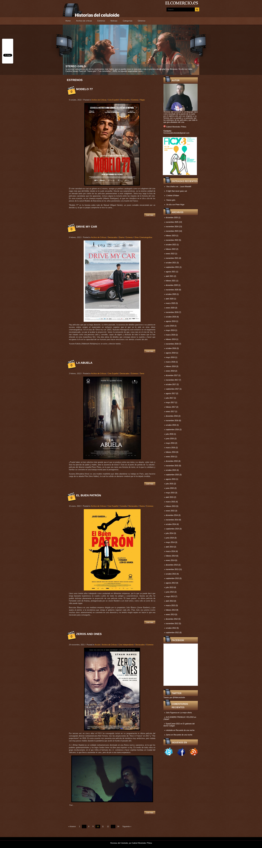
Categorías (127, 21)
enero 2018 (170, 371)
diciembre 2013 (172, 565)
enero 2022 (170, 254)
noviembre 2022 (172, 240)
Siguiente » (126, 826)
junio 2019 (170, 326)
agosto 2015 (170, 479)
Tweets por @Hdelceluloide (174, 697)
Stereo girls (170, 200)
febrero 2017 (171, 407)
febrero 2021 (171, 281)
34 (118, 826)
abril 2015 (169, 497)
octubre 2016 (171, 425)
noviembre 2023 (172, 231)
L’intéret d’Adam (172, 196)
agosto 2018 (170, 353)
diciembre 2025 (172, 218)
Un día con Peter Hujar (175, 205)
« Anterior (72, 826)
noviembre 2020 (172, 290)
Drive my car (86, 226)
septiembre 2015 (172, 475)
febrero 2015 (171, 506)
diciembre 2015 (172, 461)
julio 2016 (169, 434)
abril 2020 (169, 299)
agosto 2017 (170, 393)
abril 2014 (169, 547)
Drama (121, 237)
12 (108, 826)
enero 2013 (170, 614)
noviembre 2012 (172, 623)
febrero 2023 (171, 236)
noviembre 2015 (172, 466)
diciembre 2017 (172, 375)
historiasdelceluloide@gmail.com (176, 133)
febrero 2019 (171, 339)
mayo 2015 (170, 493)
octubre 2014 (171, 524)
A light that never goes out (176, 191)
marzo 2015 (170, 502)
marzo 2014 (170, 551)
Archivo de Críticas (99, 100)
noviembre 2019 (172, 312)
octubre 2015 (171, 470)
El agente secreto (80, 66)
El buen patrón (88, 495)
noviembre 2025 (172, 222)
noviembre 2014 (172, 520)
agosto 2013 (170, 583)
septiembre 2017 (172, 389)
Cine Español (113, 100)
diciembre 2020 (172, 285)
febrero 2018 (171, 366)
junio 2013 (170, 592)
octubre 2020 (171, 294)
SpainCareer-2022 (173, 724)
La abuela (84, 362)
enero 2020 (170, 308)
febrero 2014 (171, 556)
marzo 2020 (170, 303)
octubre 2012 (171, 628)
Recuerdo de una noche (185, 730)
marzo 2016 (170, 448)
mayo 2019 (170, 330)
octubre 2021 (171, 263)
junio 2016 (170, 439)
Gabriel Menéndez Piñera (176, 127)
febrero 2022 (171, 249)
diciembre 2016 (172, 416)
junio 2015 (170, 488)
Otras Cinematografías (143, 237)
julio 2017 (169, 398)
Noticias (114, 21)
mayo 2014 (170, 542)
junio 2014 (170, 538)
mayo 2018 (170, 357)
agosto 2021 (170, 272)
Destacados (125, 100)
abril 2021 (169, 276)
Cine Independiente (126, 645)
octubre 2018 (171, 348)
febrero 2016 (171, 452)
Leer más (149, 215)
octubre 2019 (171, 317)
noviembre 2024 (172, 227)
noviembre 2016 (172, 420)
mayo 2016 (170, 443)
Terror (142, 373)
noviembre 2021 (172, 258)
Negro (142, 100)
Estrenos (101, 21)
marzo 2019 (170, 335)
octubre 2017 (171, 384)
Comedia (123, 506)
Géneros (141, 21)
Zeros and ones (89, 633)
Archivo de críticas (84, 21)
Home (68, 21)
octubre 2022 (171, 245)
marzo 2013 (170, 605)
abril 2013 (169, 601)
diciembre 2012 (172, 619)
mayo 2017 (170, 402)
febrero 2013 (171, 610)
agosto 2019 (170, 321)
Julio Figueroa (171, 713)
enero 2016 (170, 457)
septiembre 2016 (172, 430)
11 (103, 826)
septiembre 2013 (172, 578)
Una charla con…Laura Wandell (178, 186)
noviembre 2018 (172, 344)
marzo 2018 (170, 362)
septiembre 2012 (172, 632)
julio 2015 (169, 484)
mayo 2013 (170, 596)
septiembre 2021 (172, 267)
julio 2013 (169, 587)
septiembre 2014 (172, 529)
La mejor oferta (186, 713)
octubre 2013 (171, 574)
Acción (97, 645)
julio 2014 (169, 533)
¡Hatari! (166, 719)
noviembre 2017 (172, 380)
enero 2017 (170, 411)
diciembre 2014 (172, 515)
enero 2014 (170, 560)
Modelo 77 (84, 89)
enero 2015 (170, 511)
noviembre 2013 (172, 569)
